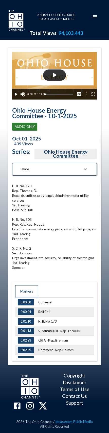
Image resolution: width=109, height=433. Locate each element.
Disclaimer (74, 382)
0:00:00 (26, 302)
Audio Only (25, 127)
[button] (54, 169)
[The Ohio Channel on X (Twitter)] (43, 406)
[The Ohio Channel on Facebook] (17, 406)
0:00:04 (26, 312)
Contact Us (74, 396)
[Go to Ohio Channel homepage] (16, 21)
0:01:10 (26, 321)
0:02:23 (26, 340)
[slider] (59, 94)
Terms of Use (74, 389)
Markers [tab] (26, 291)
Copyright (74, 375)
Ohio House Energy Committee (65, 154)
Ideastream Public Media (74, 422)
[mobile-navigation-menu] (95, 17)
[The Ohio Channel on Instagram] (30, 406)
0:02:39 (26, 350)
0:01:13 (26, 331)
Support (74, 402)
